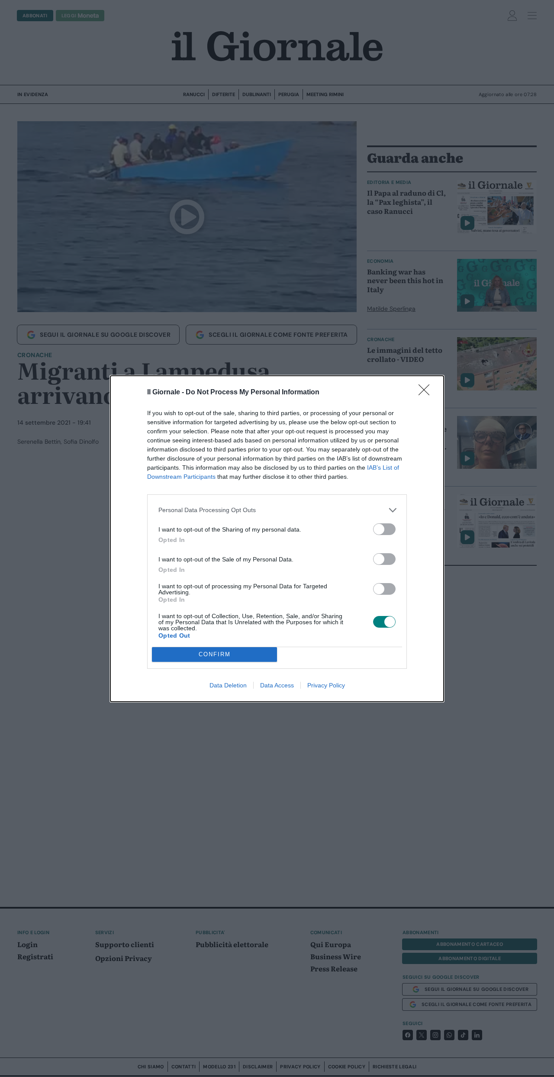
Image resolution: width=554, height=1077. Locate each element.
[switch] (384, 529)
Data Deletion (228, 685)
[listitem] (277, 510)
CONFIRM (215, 654)
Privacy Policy (326, 685)
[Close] (427, 392)
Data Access (277, 685)
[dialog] (277, 539)
